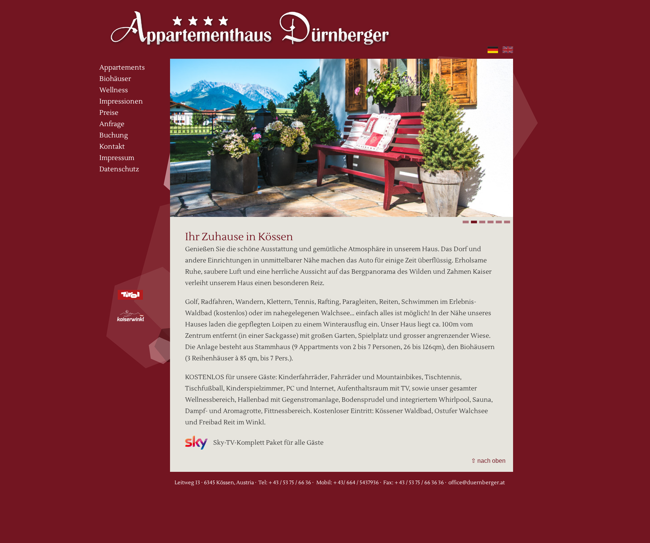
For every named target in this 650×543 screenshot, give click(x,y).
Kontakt (112, 146)
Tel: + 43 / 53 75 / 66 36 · (285, 482)
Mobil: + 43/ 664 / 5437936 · (348, 482)
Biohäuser (115, 79)
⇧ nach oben (488, 461)
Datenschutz (119, 169)
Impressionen (121, 101)
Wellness (113, 90)
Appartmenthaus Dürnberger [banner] (249, 25)
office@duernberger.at (476, 482)
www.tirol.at (137, 295)
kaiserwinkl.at (130, 315)
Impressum (116, 158)
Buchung (113, 135)
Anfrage (112, 124)
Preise (108, 112)
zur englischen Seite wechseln (508, 49)
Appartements (122, 67)
